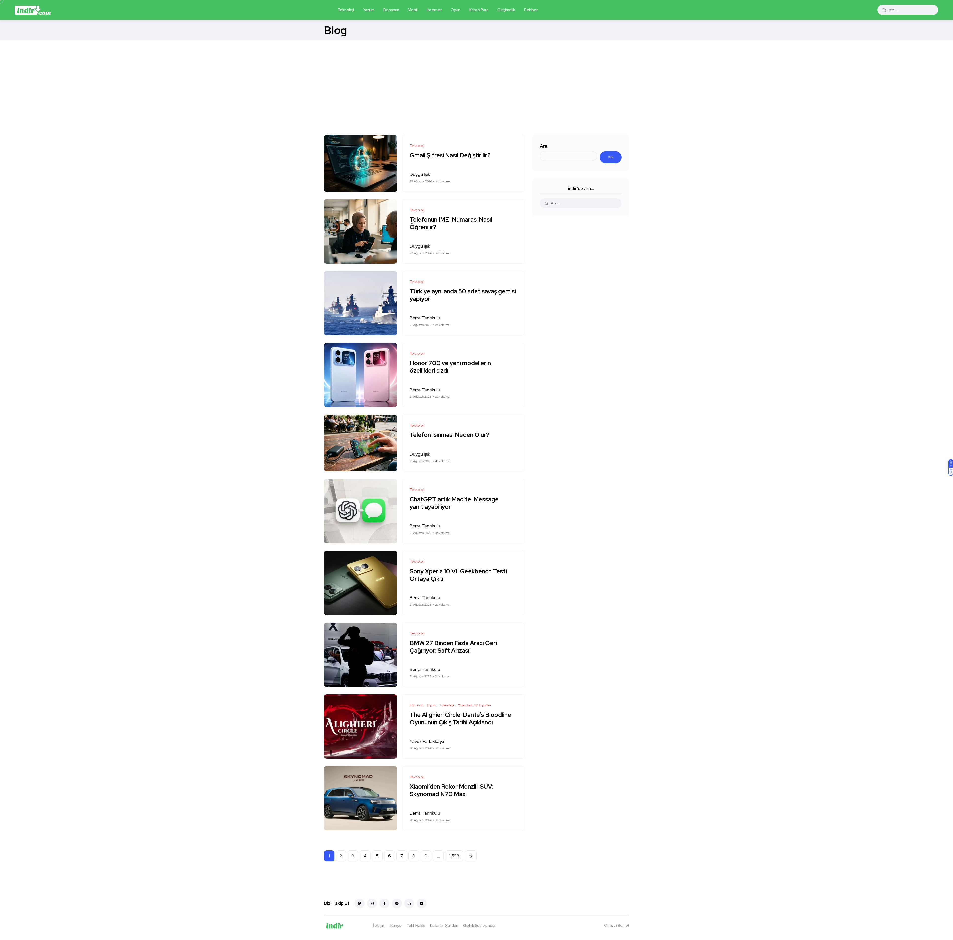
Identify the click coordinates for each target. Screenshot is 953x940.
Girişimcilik (506, 9)
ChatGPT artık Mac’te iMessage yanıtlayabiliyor (454, 503)
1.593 (454, 856)
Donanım (391, 9)
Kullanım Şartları (444, 925)
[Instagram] (372, 903)
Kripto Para (478, 9)
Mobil (413, 9)
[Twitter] (360, 903)
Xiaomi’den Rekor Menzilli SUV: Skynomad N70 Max (451, 790)
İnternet (434, 9)
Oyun (455, 9)
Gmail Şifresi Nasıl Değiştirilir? (450, 155)
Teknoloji (346, 9)
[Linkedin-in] (409, 903)
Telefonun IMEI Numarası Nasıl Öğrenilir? (451, 223)
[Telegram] (397, 903)
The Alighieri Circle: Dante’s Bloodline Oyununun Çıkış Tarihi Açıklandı (460, 718)
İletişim (379, 925)
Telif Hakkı (416, 925)
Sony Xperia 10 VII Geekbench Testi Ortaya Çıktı (458, 575)
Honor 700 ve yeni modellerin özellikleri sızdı (450, 367)
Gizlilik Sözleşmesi (479, 925)
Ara (543, 146)
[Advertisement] (476, 78)
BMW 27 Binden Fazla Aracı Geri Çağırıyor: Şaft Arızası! (453, 646)
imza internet (618, 925)
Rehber (531, 9)
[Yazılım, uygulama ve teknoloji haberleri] (33, 10)
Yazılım (368, 9)
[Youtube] (422, 903)
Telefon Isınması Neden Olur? (450, 435)
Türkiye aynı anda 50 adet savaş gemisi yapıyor (463, 295)
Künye (396, 925)
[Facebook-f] (384, 903)
